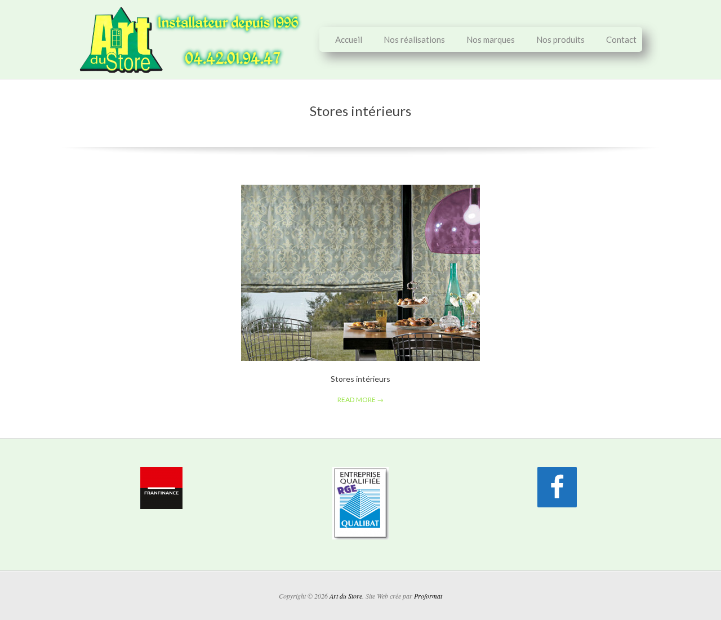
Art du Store (346, 595)
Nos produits (560, 39)
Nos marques (490, 39)
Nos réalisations (414, 39)
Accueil (348, 39)
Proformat (428, 595)
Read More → (360, 399)
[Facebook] (557, 487)
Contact (621, 39)
